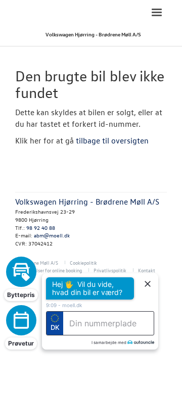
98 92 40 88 (40, 227)
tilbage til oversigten (112, 140)
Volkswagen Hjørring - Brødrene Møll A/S (93, 34)
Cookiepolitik (83, 262)
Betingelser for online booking (51, 270)
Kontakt (146, 270)
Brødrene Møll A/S (39, 262)
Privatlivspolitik (110, 270)
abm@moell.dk (52, 235)
